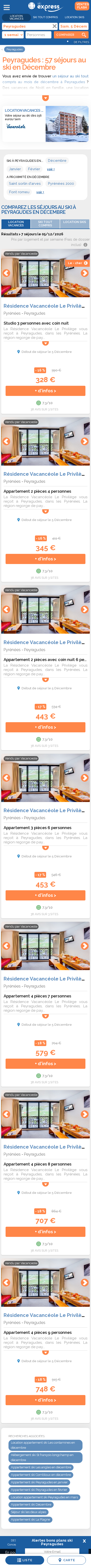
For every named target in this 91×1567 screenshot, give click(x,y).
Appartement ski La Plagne (30, 1519)
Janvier (15, 169)
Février (34, 169)
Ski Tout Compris (45, 17)
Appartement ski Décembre (31, 1504)
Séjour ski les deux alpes (28, 1512)
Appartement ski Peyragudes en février (39, 1490)
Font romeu (19, 192)
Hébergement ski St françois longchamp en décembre (42, 1457)
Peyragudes (34, 313)
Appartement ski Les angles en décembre (41, 1467)
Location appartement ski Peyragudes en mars (44, 1497)
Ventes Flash (82, 6)
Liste (27, 1560)
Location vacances (16, 17)
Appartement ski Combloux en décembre (41, 1475)
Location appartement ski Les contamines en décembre (43, 1445)
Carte (69, 1560)
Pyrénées (12, 313)
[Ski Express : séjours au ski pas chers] (45, 11)
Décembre (57, 160)
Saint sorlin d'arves (25, 183)
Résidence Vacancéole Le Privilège (46, 306)
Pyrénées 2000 (61, 183)
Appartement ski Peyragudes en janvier (39, 1482)
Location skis (74, 17)
